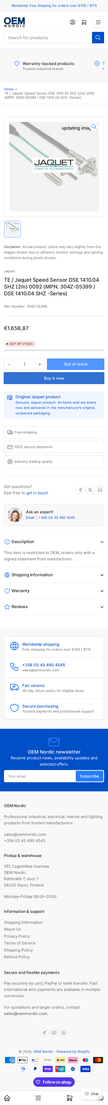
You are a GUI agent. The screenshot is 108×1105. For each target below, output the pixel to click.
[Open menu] (98, 22)
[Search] (98, 37)
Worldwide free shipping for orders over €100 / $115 (54, 5)
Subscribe (89, 776)
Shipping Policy (18, 950)
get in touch (37, 492)
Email (30, 517)
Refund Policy (17, 956)
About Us (12, 929)
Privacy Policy (17, 936)
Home (9, 89)
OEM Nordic (43, 1051)
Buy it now (54, 378)
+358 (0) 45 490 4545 (57, 517)
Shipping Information (23, 922)
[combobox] (54, 37)
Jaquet (9, 271)
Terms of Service (20, 943)
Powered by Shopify (73, 1051)
